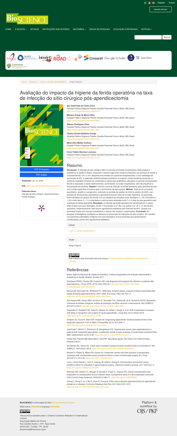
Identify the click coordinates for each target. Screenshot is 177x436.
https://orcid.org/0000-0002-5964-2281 (83, 148)
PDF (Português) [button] (41, 169)
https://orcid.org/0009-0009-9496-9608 (83, 120)
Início (24, 81)
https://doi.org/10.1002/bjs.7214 (99, 358)
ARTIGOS (34, 29)
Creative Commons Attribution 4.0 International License (108, 260)
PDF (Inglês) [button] (41, 174)
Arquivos (33, 81)
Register (161, 2)
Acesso (172, 2)
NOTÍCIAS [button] (146, 29)
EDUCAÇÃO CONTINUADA (125, 29)
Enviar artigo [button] (160, 9)
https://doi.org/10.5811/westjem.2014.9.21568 (86, 325)
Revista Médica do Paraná (63, 402)
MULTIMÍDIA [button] (79, 29)
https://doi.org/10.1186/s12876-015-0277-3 (113, 334)
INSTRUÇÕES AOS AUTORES (56, 29)
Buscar (167, 37)
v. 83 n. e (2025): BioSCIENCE (53, 81)
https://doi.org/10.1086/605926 (124, 377)
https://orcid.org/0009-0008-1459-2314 (83, 111)
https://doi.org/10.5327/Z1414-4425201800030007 (113, 348)
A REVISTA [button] (20, 29)
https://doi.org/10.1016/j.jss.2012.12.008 (84, 315)
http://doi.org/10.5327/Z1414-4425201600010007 (103, 306)
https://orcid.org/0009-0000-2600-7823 (83, 129)
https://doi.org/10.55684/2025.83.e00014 (43, 185)
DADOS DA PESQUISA (99, 29)
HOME (8, 29)
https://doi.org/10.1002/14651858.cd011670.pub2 (88, 386)
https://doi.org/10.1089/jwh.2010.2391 (83, 367)
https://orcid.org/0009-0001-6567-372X (83, 139)
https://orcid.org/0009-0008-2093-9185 (83, 157)
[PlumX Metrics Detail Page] (41, 208)
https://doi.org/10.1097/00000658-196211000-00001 (89, 296)
